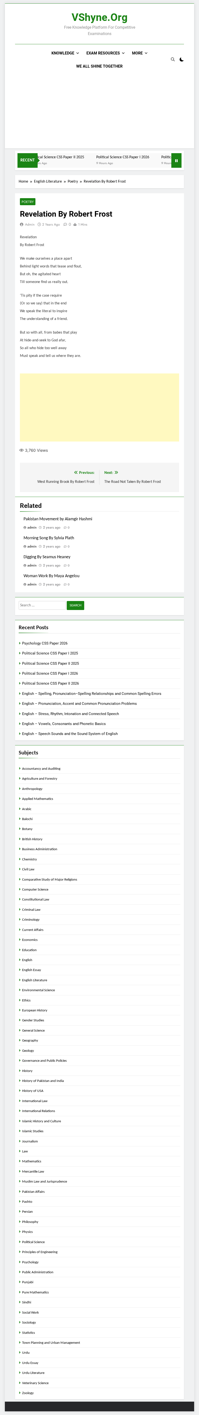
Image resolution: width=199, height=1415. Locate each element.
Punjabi (27, 1282)
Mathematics (31, 1161)
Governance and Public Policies (44, 1061)
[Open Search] (173, 59)
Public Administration (37, 1272)
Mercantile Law (33, 1172)
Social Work (30, 1313)
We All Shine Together (99, 66)
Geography (30, 1041)
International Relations (38, 1111)
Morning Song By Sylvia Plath (49, 538)
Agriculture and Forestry (39, 779)
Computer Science (35, 890)
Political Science (33, 1242)
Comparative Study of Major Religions (49, 880)
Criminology (31, 920)
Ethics (26, 1000)
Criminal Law (31, 910)
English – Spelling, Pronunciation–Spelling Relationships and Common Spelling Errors (91, 693)
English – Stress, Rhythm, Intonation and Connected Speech (70, 714)
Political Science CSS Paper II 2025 (48, 157)
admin (29, 224)
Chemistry (29, 859)
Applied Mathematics (37, 799)
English (27, 960)
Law (25, 1151)
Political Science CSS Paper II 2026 (50, 683)
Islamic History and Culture (41, 1121)
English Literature (34, 980)
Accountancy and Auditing (41, 769)
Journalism (30, 1141)
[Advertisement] (99, 109)
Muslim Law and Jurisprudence (44, 1182)
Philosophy (30, 1222)
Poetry (28, 201)
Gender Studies (33, 1020)
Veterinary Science (35, 1383)
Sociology (29, 1323)
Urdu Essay (30, 1363)
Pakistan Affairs (33, 1192)
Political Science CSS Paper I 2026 (113, 157)
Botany (27, 829)
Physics (27, 1232)
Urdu (26, 1353)
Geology (28, 1051)
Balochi (27, 819)
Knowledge (62, 53)
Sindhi (26, 1302)
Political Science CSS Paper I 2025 (50, 653)
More (137, 53)
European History (34, 1010)
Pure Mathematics (35, 1292)
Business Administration (39, 849)
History (27, 1071)
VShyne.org (100, 17)
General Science (33, 1031)
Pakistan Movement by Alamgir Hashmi (58, 519)
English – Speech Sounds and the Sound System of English (70, 734)
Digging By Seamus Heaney (47, 557)
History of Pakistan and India (43, 1081)
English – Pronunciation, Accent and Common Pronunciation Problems (79, 703)
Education (29, 950)
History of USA (32, 1091)
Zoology (28, 1393)
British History (32, 839)
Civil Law (28, 869)
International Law (35, 1101)
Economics (30, 940)
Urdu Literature (33, 1373)
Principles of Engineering (40, 1252)
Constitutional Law (35, 900)
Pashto (27, 1202)
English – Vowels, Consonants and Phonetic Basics (64, 724)
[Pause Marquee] (176, 160)
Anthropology (32, 789)
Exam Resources (103, 53)
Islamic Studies (32, 1131)
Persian (27, 1212)
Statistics (28, 1333)
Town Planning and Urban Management (51, 1343)
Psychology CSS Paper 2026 (44, 643)
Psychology (30, 1262)
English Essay (31, 970)
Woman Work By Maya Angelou (51, 576)
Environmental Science (38, 990)
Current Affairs (32, 930)
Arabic (26, 809)
